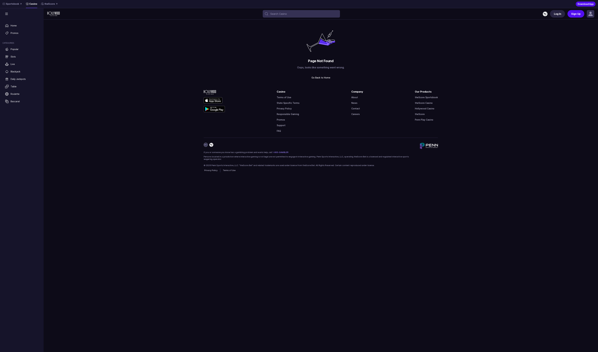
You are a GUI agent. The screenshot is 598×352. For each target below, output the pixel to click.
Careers (355, 114)
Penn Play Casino (424, 119)
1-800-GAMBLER (281, 152)
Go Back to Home (320, 77)
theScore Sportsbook (426, 97)
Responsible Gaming (288, 114)
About (354, 97)
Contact (355, 108)
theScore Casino (424, 103)
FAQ (279, 131)
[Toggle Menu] (6, 14)
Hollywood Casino (424, 108)
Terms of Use (284, 97)
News (354, 103)
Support (281, 125)
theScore (420, 114)
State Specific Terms (288, 103)
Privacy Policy (284, 108)
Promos (281, 119)
